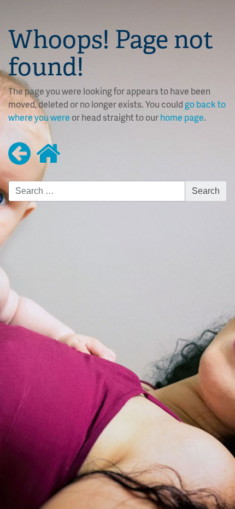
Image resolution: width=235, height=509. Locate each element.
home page (182, 117)
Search (206, 191)
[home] (48, 152)
